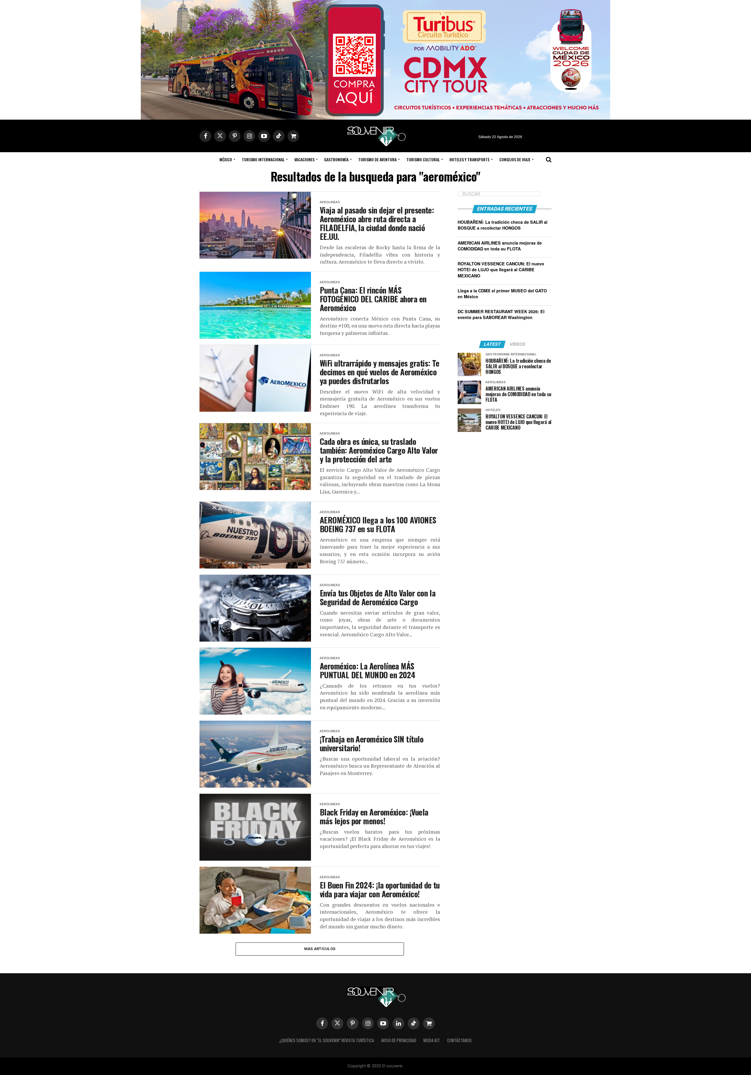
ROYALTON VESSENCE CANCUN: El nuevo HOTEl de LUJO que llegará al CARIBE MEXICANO (501, 269)
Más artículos (319, 949)
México (225, 159)
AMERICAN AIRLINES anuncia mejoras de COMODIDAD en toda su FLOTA (500, 246)
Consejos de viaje (514, 159)
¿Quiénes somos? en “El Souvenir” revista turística (326, 1040)
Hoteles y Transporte (469, 159)
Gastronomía (336, 159)
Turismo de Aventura (377, 159)
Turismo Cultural (423, 159)
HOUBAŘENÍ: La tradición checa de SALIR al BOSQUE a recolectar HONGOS (502, 225)
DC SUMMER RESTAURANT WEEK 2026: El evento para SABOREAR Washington (501, 314)
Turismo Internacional (263, 159)
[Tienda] (429, 1023)
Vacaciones (304, 159)
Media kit (431, 1040)
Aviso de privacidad (398, 1040)
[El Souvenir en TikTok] (414, 1023)
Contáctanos (459, 1040)
